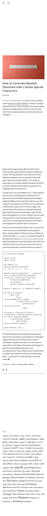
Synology (7, 494)
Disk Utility (21, 451)
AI (10, 435)
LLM (42, 463)
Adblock (6, 436)
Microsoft (35, 471)
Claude (28, 448)
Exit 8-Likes (25, 454)
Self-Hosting (31, 484)
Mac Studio (26, 471)
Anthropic (14, 439)
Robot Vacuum (36, 481)
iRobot (16, 464)
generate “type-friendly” (18, 103)
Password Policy (23, 364)
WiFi (15, 498)
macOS (19, 467)
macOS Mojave (8, 471)
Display (28, 451)
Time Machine (18, 494)
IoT (40, 460)
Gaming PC (11, 457)
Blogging (17, 445)
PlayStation (40, 477)
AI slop (21, 436)
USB (27, 494)
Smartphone (38, 487)
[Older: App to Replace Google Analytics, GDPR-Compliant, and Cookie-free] (6, 369)
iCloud (31, 460)
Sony (4, 491)
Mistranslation (8, 474)
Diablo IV (12, 451)
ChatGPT (14, 448)
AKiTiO (27, 436)
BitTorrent (9, 445)
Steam (20, 490)
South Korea (12, 490)
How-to (14, 364)
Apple (22, 439)
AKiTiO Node (36, 436)
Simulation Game (27, 487)
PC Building (30, 477)
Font (4, 457)
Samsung (20, 484)
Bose (23, 445)
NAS (23, 474)
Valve (38, 494)
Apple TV (23, 442)
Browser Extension (33, 445)
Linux (36, 463)
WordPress (18, 501)
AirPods (15, 436)
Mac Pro (17, 471)
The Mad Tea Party (21, 3)
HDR (10, 461)
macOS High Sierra (32, 467)
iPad (4, 464)
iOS (36, 460)
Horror (24, 460)
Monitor (17, 474)
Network (30, 474)
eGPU (40, 451)
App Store (31, 442)
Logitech (6, 468)
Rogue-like (7, 484)
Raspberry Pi (24, 481)
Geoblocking (21, 457)
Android (6, 439)
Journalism (24, 464)
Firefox (39, 454)
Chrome (22, 448)
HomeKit (16, 460)
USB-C (33, 494)
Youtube (27, 501)
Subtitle (36, 491)
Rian (7, 95)
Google (29, 457)
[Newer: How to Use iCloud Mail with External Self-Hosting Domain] (3, 369)
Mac (12, 467)
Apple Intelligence (32, 439)
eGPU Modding (8, 454)
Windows (23, 498)
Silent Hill (16, 487)
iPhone (10, 463)
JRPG (31, 464)
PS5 (8, 481)
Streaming (29, 491)
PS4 (4, 481)
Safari (14, 484)
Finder (32, 454)
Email (17, 454)
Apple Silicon (14, 442)
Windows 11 (7, 501)
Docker (34, 451)
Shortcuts (7, 487)
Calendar (6, 448)
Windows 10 (34, 498)
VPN (10, 498)
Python (31, 364)
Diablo (5, 451)
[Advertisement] (23, 30)
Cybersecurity (37, 448)
